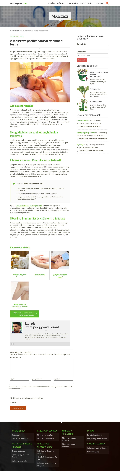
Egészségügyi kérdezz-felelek (21, 456)
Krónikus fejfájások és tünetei (45, 452)
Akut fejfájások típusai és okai (47, 458)
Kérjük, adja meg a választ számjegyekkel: (26, 398)
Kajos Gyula (81, 145)
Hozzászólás (15, 357)
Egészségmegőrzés (19, 461)
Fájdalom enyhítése (45, 435)
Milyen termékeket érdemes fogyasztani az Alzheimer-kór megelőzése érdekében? (40, 198)
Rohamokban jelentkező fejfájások (46, 464)
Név (12, 379)
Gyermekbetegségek (20, 439)
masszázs (15, 36)
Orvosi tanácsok (18, 451)
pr (22, 36)
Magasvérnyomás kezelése (69, 445)
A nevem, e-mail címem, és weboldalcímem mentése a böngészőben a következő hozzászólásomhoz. (40, 387)
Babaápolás (16, 435)
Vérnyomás (72, 3)
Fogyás (51, 3)
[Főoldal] (11, 31)
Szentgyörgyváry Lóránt (86, 133)
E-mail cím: (81, 52)
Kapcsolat (100, 3)
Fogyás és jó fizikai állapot (97, 439)
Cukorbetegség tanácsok (96, 448)
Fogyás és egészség (94, 435)
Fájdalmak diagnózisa (45, 439)
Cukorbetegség (86, 3)
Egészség (60, 3)
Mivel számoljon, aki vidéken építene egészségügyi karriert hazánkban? (40, 189)
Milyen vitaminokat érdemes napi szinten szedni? (37, 193)
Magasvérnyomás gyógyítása (69, 439)
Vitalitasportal (18, 3)
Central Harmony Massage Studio (29, 205)
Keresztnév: (81, 44)
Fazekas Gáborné (83, 121)
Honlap (57, 379)
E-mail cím (36, 379)
